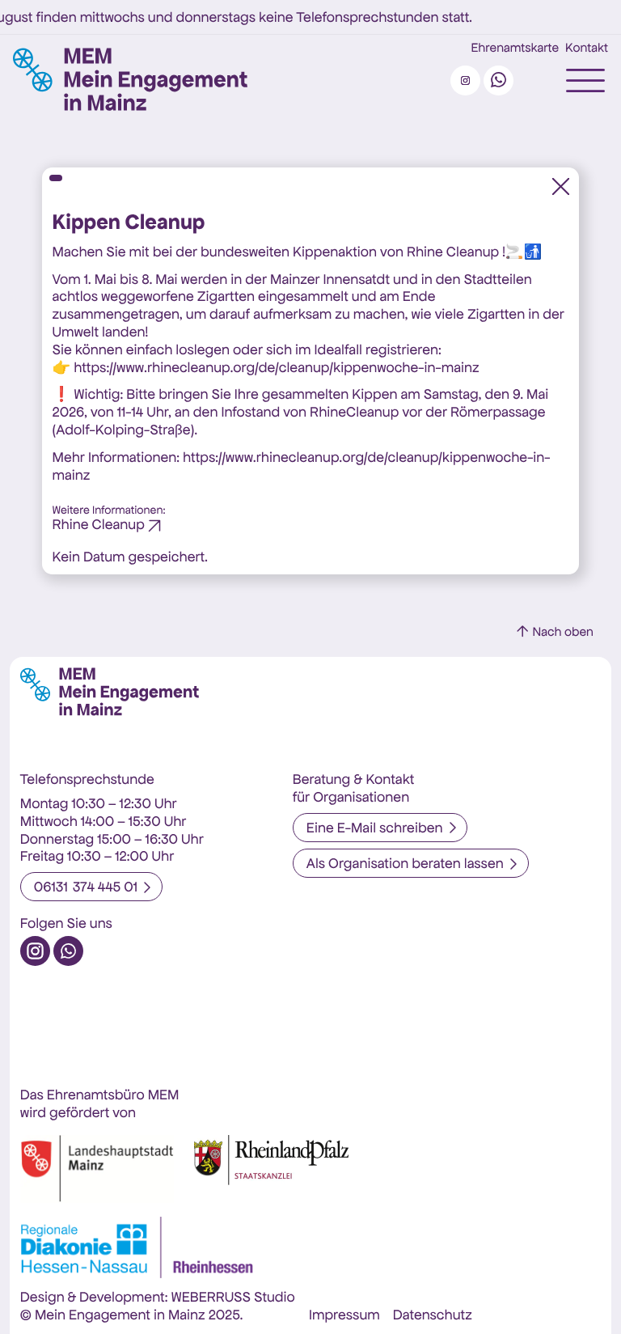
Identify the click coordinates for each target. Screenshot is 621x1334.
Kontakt (586, 48)
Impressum (344, 1314)
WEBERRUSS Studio (232, 1297)
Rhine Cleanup (99, 524)
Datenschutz (432, 1314)
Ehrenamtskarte (515, 48)
